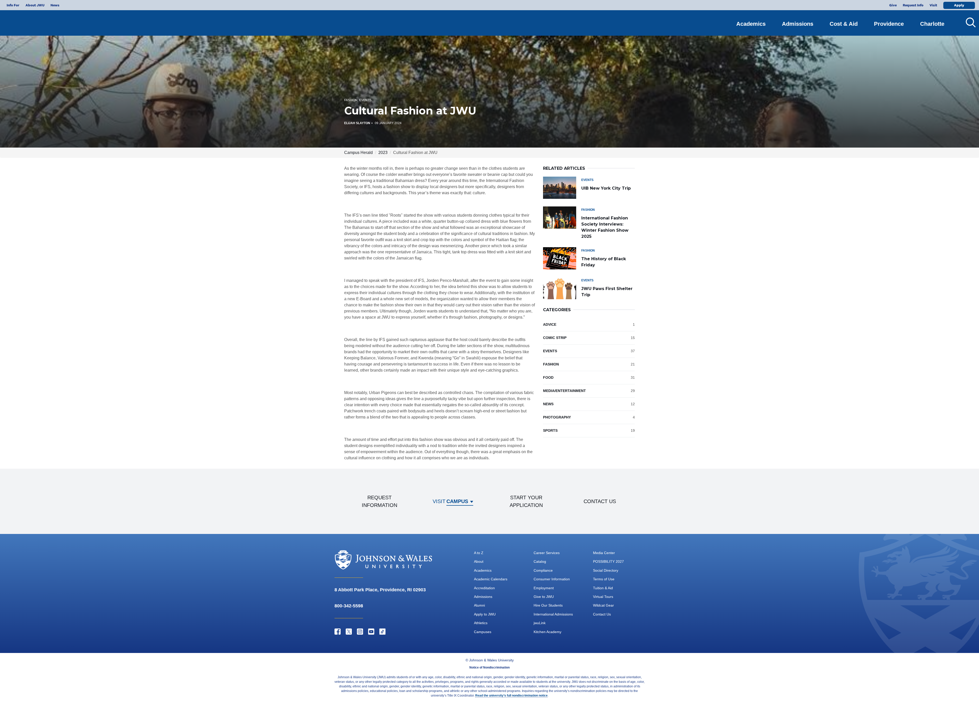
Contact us (600, 501)
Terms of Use (603, 579)
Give (893, 5)
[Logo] (34, 20)
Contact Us (602, 614)
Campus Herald (358, 152)
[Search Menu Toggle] (969, 22)
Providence (889, 24)
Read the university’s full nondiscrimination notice (511, 695)
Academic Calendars (490, 579)
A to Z (478, 553)
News (54, 5)
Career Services (547, 553)
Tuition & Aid (603, 588)
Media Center (604, 553)
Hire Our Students (548, 605)
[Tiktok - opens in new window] (382, 631)
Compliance (543, 570)
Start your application (526, 501)
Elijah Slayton (357, 123)
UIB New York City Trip (606, 188)
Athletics (480, 623)
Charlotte (932, 24)
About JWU (34, 5)
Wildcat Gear (603, 605)
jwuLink (540, 623)
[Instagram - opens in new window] (360, 631)
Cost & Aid (844, 24)
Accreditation (484, 588)
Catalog (540, 561)
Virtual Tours (603, 597)
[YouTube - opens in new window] (371, 631)
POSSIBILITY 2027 (608, 561)
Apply (959, 5)
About (478, 561)
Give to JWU (544, 597)
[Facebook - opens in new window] (337, 631)
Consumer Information (552, 579)
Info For (13, 5)
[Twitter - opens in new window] (349, 631)
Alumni (479, 605)
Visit (933, 5)
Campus (457, 501)
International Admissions (553, 614)
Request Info (913, 5)
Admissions (797, 24)
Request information (379, 501)
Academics (751, 24)
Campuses (482, 632)
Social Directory (605, 570)
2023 (383, 152)
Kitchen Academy (547, 632)
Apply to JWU (485, 614)
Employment (544, 588)
